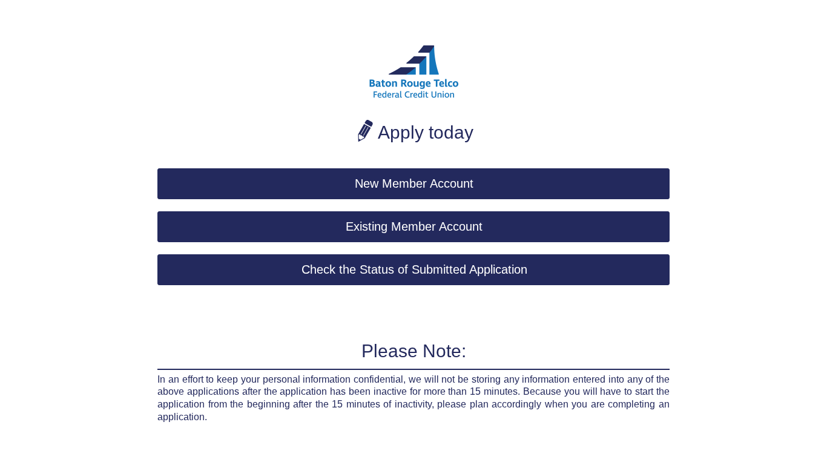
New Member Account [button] (414, 183)
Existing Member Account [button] (414, 226)
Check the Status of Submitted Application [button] (414, 269)
